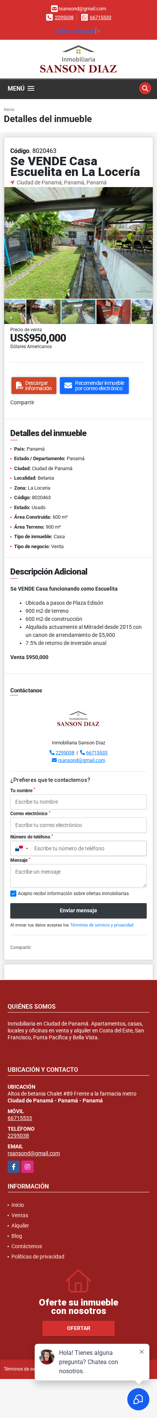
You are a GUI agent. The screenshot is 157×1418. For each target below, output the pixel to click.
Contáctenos (26, 1246)
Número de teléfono (31, 837)
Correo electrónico (30, 814)
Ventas (19, 1215)
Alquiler (20, 1226)
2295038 (64, 17)
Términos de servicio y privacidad (101, 925)
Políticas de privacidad (37, 1257)
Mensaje (20, 860)
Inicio (9, 109)
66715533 (100, 17)
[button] (146, 193)
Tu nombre (22, 790)
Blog (16, 1236)
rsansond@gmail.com (81, 760)
